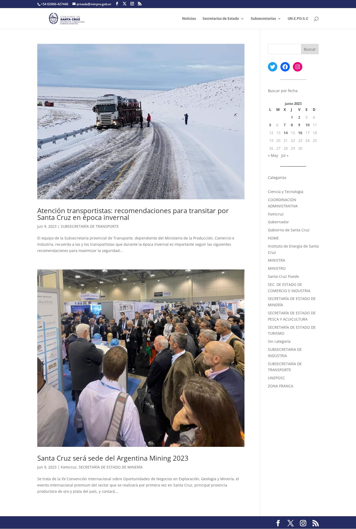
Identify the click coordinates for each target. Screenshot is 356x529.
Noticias (189, 19)
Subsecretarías (263, 19)
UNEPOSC (276, 377)
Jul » (285, 155)
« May (273, 155)
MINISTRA (276, 260)
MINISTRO (277, 268)
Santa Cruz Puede (283, 276)
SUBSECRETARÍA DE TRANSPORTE (90, 226)
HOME (273, 238)
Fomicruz (69, 467)
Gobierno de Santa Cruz (289, 229)
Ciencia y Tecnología (285, 191)
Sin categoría (279, 341)
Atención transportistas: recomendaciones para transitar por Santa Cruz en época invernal (133, 214)
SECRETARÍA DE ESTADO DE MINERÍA (111, 467)
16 (300, 132)
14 (286, 132)
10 (307, 124)
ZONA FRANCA (280, 385)
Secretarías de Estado (220, 19)
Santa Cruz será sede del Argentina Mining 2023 (112, 458)
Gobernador (278, 221)
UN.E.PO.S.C (298, 19)
